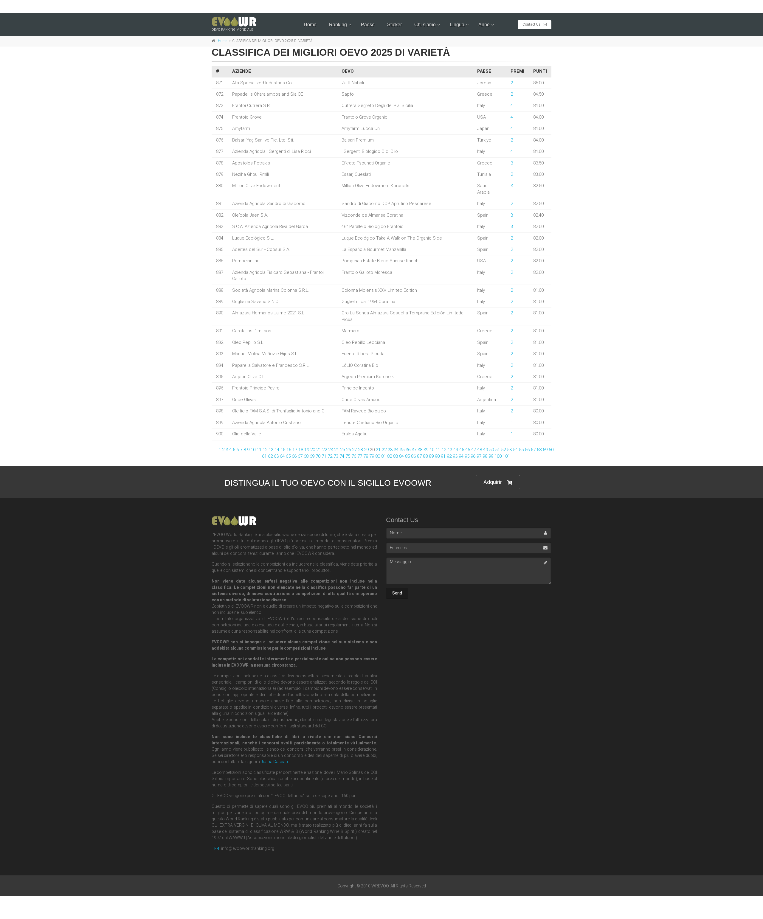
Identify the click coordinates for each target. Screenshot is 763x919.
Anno (484, 24)
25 (342, 449)
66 (294, 456)
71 (324, 456)
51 (497, 449)
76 (353, 456)
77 (359, 456)
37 (414, 449)
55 (521, 449)
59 (545, 449)
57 (533, 449)
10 (253, 449)
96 (473, 456)
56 (527, 449)
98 (485, 456)
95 (467, 456)
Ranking (338, 24)
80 (377, 456)
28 (360, 449)
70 (318, 456)
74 (341, 456)
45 (461, 449)
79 (371, 456)
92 (449, 456)
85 (407, 456)
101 (506, 456)
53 (509, 449)
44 (455, 449)
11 (259, 449)
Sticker (394, 24)
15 (282, 449)
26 (348, 449)
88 (425, 456)
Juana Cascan (274, 761)
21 (318, 449)
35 (402, 449)
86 (413, 456)
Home (310, 24)
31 (378, 449)
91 (443, 456)
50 (491, 449)
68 (306, 456)
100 (498, 456)
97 (479, 456)
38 (420, 449)
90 (437, 456)
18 (300, 449)
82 (389, 456)
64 (282, 456)
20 (312, 449)
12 (265, 449)
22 (324, 449)
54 (515, 449)
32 (384, 449)
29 (366, 449)
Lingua (457, 24)
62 (270, 456)
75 (347, 456)
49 (485, 449)
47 (473, 449)
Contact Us (532, 24)
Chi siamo (425, 24)
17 (294, 449)
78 (365, 456)
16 (288, 449)
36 (408, 449)
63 (276, 456)
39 (426, 449)
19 (306, 449)
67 (300, 456)
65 (288, 456)
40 (431, 449)
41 (437, 449)
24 (336, 449)
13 (271, 449)
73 (336, 456)
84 (401, 456)
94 (461, 456)
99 (490, 456)
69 (312, 456)
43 (449, 449)
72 (330, 456)
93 (455, 456)
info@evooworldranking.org (247, 848)
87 (419, 456)
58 (539, 449)
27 (354, 449)
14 (277, 449)
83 (395, 456)
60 (551, 449)
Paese (368, 24)
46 (467, 449)
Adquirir (492, 482)
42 (443, 449)
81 (383, 456)
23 (330, 449)
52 (503, 449)
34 (396, 449)
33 (390, 449)
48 (479, 449)
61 (264, 456)
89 (431, 456)
